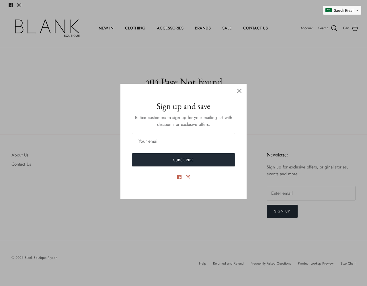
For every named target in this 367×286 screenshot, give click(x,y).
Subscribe (183, 160)
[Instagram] (188, 177)
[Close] (239, 91)
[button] (342, 10)
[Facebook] (179, 177)
